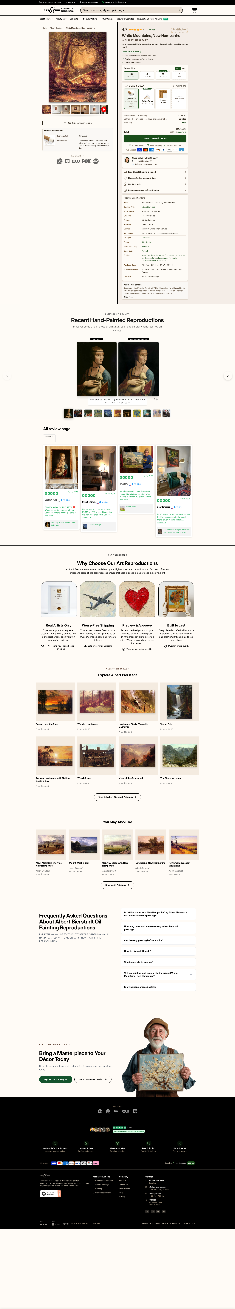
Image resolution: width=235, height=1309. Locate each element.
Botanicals (146, 255)
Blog (121, 1193)
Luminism (145, 237)
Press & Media (124, 1189)
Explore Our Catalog (54, 1079)
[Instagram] (158, 1211)
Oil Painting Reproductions (103, 1180)
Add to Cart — (155, 138)
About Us (122, 1180)
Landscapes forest (149, 258)
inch (178, 68)
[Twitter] (153, 1211)
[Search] (179, 10)
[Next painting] (228, 375)
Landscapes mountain (167, 258)
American (145, 246)
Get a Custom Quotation (91, 1079)
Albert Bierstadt (56, 28)
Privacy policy (189, 1223)
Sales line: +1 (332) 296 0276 (115, 2)
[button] (193, 10)
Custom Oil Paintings (101, 1185)
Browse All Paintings (115, 885)
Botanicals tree (157, 255)
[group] (118, 371)
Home (44, 28)
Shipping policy (176, 1223)
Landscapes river (149, 260)
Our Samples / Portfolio (102, 1193)
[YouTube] (164, 1211)
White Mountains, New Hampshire (80, 28)
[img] (51, 493)
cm (183, 68)
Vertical (145, 251)
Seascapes (161, 260)
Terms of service (161, 1223)
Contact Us (123, 1185)
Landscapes (180, 255)
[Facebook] (147, 1211)
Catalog (122, 1197)
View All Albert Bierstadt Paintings (115, 797)
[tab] (68, 413)
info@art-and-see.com (146, 164)
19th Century (147, 242)
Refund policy (147, 1223)
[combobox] (131, 10)
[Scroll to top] (231, 1305)
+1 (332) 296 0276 (143, 161)
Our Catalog (97, 1189)
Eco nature (169, 255)
